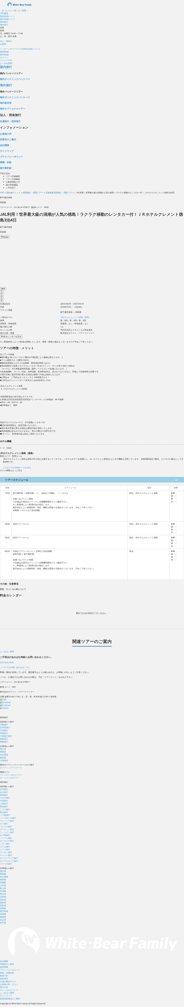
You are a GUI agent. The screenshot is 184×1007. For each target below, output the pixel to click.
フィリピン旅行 (7, 832)
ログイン (4, 57)
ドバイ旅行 (5, 849)
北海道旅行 (5, 727)
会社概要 (4, 145)
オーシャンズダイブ (9, 777)
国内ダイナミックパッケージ (15, 78)
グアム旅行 (5, 846)
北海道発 (4, 760)
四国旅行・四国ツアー (33, 192)
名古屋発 (4, 754)
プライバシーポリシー (11, 156)
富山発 (3, 888)
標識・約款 (6, 162)
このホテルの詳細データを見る (17, 467)
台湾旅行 (4, 789)
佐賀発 (3, 905)
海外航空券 (6, 102)
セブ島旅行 (5, 835)
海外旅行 (4, 24)
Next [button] (3, 289)
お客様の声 (6, 133)
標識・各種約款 (7, 972)
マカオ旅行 (5, 797)
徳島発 (3, 902)
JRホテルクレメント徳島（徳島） (75, 317)
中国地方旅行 (6, 736)
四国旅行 (4, 733)
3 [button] (1, 298)
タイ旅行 (4, 823)
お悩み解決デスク (8, 981)
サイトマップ (7, 150)
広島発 (3, 896)
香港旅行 (4, 795)
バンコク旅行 (6, 826)
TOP (2, 192)
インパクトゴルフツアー (11, 775)
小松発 (3, 885)
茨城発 (3, 891)
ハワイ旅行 (5, 843)
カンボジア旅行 (7, 840)
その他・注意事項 (9, 583)
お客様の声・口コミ (9, 984)
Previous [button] (4, 237)
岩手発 (3, 922)
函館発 (3, 916)
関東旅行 (4, 739)
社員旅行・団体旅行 (10, 121)
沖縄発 (3, 914)
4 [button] (1, 301)
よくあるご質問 (7, 651)
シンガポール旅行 (8, 818)
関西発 (3, 751)
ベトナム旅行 (6, 838)
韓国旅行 (4, 806)
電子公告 (4, 987)
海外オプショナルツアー (12, 108)
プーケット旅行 (7, 829)
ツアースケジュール (16, 479)
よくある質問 (6, 63)
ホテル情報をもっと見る (11, 470)
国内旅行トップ (13, 192)
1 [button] (1, 292)
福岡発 (3, 757)
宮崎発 (3, 908)
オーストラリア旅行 (9, 858)
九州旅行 (4, 730)
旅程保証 (4, 978)
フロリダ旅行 (6, 863)
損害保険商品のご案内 (10, 998)
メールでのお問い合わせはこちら (15, 667)
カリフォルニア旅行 (9, 861)
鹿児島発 (4, 911)
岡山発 (3, 894)
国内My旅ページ (7, 16)
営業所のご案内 (8, 139)
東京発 (3, 749)
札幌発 (3, 882)
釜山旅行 (4, 812)
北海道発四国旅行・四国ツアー (59, 192)
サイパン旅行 (6, 855)
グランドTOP (6, 60)
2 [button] (1, 295)
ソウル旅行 (5, 809)
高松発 (3, 899)
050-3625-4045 (7, 662)
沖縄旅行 (4, 724)
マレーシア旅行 (7, 820)
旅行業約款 (6, 167)
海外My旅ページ (7, 19)
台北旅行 (4, 792)
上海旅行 (4, 803)
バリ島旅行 (5, 815)
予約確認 (4, 13)
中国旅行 (4, 800)
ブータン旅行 (6, 852)
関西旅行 (4, 741)
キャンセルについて (9, 990)
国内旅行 (4, 22)
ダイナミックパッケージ (11, 767)
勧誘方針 (4, 975)
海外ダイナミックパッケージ (15, 97)
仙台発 (3, 919)
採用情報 (4, 967)
